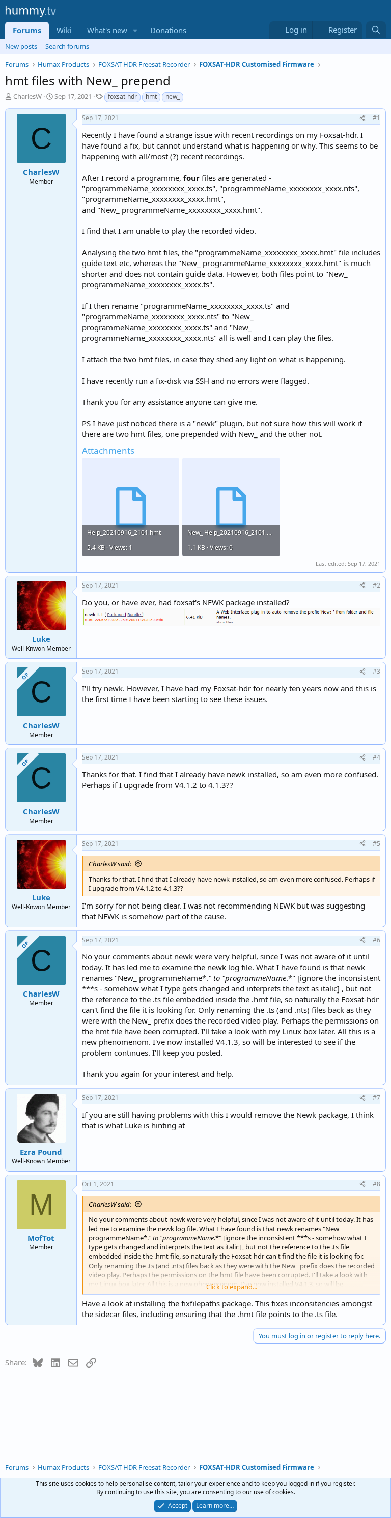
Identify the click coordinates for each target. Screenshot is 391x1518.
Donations (168, 30)
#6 (376, 940)
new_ (172, 96)
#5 (376, 843)
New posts (21, 46)
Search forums (67, 46)
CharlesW (27, 96)
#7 (376, 1097)
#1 (376, 117)
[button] (135, 30)
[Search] (376, 29)
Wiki (64, 30)
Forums (27, 30)
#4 (376, 757)
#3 (376, 671)
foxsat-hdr (122, 96)
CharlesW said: (110, 863)
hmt (151, 96)
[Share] (362, 118)
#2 (376, 585)
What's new (107, 30)
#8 (376, 1184)
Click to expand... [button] (231, 1286)
